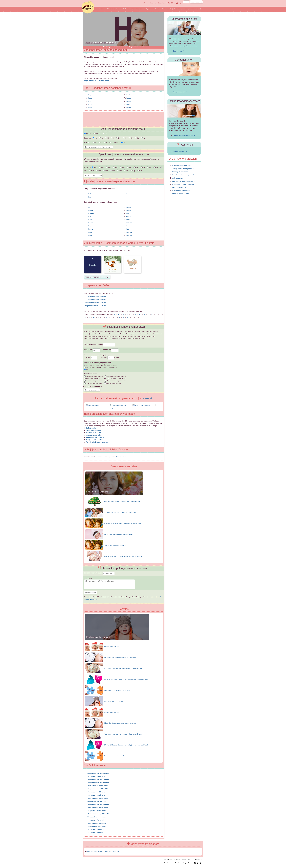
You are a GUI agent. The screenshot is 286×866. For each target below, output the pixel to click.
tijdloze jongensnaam (113, 383)
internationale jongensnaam (96, 378)
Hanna (128, 101)
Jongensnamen (190, 9)
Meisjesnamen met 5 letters (97, 786)
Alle (124, 142)
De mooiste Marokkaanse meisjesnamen (118, 534)
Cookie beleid (168, 863)
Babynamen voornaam (120, 47)
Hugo (86, 80)
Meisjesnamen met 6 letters (97, 807)
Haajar (128, 207)
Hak (156, 167)
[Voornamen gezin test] (184, 28)
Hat (126, 171)
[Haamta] (92, 275)
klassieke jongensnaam (117, 378)
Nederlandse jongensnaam (116, 381)
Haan (89, 197)
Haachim (90, 213)
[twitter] (200, 863)
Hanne (102, 80)
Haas (128, 194)
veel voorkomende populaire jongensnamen (101, 365)
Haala (128, 229)
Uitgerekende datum (152, 9)
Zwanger (153, 3)
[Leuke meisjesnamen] (114, 495)
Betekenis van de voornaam (98, 637)
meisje (97, 133)
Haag (89, 226)
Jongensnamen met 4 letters (95, 299)
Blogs (173, 3)
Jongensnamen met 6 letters (95, 306)
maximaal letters (109, 357)
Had (116, 167)
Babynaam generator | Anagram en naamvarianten (122, 501)
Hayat (128, 104)
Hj (113, 138)
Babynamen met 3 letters (96, 795)
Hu (131, 138)
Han (99, 171)
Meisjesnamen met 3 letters (97, 798)
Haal (127, 226)
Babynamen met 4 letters (96, 776)
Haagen (90, 229)
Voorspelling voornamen (96, 817)
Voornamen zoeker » (93, 433)
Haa (95, 167)
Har (113, 171)
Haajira (128, 216)
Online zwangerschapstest (183, 135)
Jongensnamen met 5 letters (95, 302)
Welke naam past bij (111, 646)
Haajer (128, 210)
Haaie (89, 232)
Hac (108, 167)
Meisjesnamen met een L (96, 823)
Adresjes (110, 9)
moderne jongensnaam (94, 381)
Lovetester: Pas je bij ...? (96, 820)
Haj (149, 167)
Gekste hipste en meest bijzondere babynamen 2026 (123, 556)
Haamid (129, 232)
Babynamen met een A (95, 832)
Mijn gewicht (166, 9)
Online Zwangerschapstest (132, 9)
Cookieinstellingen (181, 863)
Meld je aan (120, 457)
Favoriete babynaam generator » (98, 442)
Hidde (91, 80)
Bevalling (161, 3)
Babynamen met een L (95, 829)
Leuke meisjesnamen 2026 (97, 492)
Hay (133, 171)
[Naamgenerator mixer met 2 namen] (94, 690)
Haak (128, 220)
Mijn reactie (88, 578)
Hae (123, 167)
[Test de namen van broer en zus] (94, 545)
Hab (102, 167)
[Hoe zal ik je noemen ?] (142, 405)
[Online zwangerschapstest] (184, 111)
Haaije (89, 235)
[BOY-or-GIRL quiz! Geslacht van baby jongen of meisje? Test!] (94, 679)
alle (105, 133)
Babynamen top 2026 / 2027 (97, 789)
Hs (125, 138)
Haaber (90, 210)
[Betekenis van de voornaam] (117, 640)
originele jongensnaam (94, 383)
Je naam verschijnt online (93, 573)
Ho (119, 138)
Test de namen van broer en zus (115, 545)
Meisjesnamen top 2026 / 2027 (98, 814)
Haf (129, 167)
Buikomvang (178, 9)
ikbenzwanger (88, 7)
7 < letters (114, 142)
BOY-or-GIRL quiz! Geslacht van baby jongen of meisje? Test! (126, 679)
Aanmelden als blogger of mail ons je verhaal (103, 851)
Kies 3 (87, 142)
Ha (95, 138)
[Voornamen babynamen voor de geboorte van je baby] (94, 668)
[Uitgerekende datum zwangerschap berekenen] (94, 657)
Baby (168, 3)
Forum (101, 9)
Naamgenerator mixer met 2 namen (117, 690)
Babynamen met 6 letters (96, 811)
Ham (92, 171)
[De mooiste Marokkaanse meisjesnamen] (94, 534)
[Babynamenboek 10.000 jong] (120, 408)
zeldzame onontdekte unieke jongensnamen (101, 367)
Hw (137, 138)
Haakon (90, 194)
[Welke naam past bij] (94, 646)
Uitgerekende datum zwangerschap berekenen (120, 657)
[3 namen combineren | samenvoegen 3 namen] (94, 512)
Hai (143, 167)
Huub (107, 80)
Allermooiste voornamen (96, 826)
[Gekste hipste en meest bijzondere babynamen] (94, 556)
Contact (183, 860)
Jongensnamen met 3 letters (95, 296)
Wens (145, 3)
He (102, 138)
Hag (136, 167)
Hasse (128, 98)
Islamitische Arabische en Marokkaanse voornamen (122, 523)
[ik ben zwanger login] (177, 3)
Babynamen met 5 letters (96, 792)
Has (120, 171)
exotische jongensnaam (94, 376)
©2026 (190, 860)
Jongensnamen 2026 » (94, 440)
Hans (97, 80)
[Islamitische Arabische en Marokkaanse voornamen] (94, 523)
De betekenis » (91, 428)
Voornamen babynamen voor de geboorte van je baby (123, 668)
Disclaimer (198, 860)
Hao (106, 171)
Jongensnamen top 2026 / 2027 (99, 801)
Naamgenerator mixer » (94, 435)
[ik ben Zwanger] (103, 47)
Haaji (128, 213)
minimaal (87, 357)
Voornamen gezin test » (95, 437)
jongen (88, 133)
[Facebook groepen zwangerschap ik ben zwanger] (200, 9)
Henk (128, 95)
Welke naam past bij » (94, 430)
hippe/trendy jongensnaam (116, 376)
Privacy (190, 863)
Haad (89, 216)
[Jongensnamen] (92, 405)
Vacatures (176, 860)
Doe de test (178, 51)
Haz (140, 171)
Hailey (128, 107)
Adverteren (168, 860)
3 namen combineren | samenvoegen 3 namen (120, 512)
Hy (144, 138)
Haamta (129, 235)
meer (146, 398)
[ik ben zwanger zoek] (179, 3)
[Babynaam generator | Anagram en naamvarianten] (94, 501)
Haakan (129, 223)
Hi (108, 138)
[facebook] (196, 863)
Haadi (89, 220)
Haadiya (90, 223)
